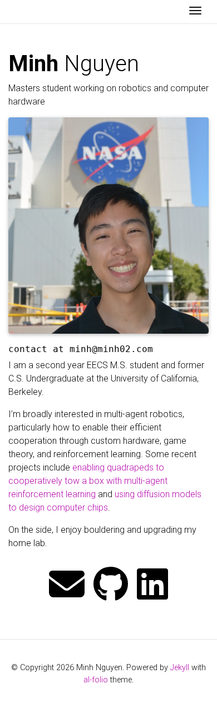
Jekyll (179, 667)
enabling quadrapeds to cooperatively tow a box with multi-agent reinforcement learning (87, 480)
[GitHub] (110, 585)
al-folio (95, 680)
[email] (67, 585)
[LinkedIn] (152, 585)
